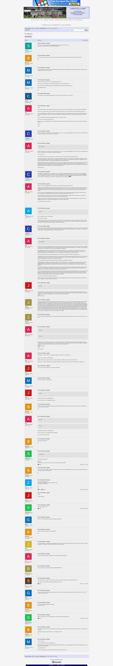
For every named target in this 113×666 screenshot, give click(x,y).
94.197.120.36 (27, 323)
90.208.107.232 (27, 623)
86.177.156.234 (27, 335)
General (37, 28)
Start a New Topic (28, 36)
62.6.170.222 (27, 460)
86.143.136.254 (27, 399)
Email (40, 464)
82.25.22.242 (27, 587)
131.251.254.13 (27, 76)
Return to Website (28, 28)
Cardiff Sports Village (58, 19)
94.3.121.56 (27, 526)
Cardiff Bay (46, 19)
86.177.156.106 (27, 247)
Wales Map (65, 19)
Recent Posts (27, 29)
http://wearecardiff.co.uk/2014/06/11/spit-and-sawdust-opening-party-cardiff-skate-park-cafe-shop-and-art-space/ (55, 85)
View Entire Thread (85, 40)
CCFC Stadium (51, 19)
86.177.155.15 (27, 562)
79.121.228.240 (27, 291)
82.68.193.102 (27, 64)
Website (44, 489)
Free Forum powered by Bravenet (56, 659)
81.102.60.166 (27, 52)
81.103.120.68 (27, 308)
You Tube (37, 19)
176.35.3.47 (27, 374)
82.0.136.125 (27, 88)
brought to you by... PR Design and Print (75, 19)
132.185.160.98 (27, 217)
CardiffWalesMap (42, 28)
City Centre (33, 19)
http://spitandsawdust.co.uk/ (42, 87)
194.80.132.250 (27, 550)
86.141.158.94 (27, 114)
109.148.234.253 (27, 102)
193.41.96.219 (27, 140)
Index (34, 28)
